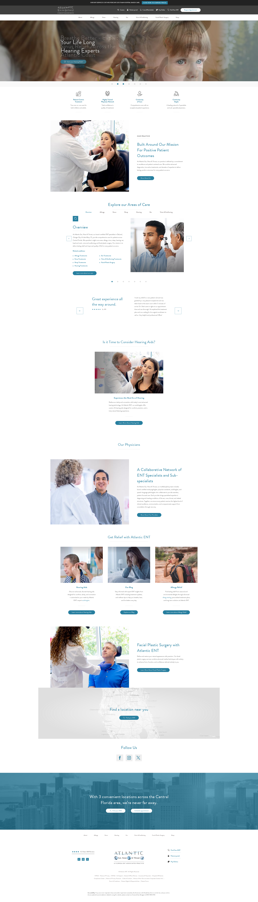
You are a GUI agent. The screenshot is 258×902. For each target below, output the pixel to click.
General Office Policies (131, 876)
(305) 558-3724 (150, 895)
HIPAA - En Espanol (117, 876)
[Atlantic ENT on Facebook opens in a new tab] (119, 757)
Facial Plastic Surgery (108, 262)
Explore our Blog (129, 612)
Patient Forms (145, 881)
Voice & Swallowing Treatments (111, 259)
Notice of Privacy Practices (114, 878)
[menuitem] (80, 17)
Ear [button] (151, 212)
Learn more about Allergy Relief (176, 612)
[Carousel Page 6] (140, 281)
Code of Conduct (128, 878)
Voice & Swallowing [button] (166, 212)
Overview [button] (89, 212)
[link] (83, 852)
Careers (122, 10)
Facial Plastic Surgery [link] (162, 17)
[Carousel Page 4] (129, 281)
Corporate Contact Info (156, 879)
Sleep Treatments (80, 262)
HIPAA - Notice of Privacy (103, 876)
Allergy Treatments (81, 256)
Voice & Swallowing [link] (142, 17)
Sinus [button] (114, 212)
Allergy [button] (102, 212)
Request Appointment (190, 10)
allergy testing (167, 597)
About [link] (80, 17)
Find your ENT (130, 718)
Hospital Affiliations (157, 876)
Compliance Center (99, 879)
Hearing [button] (139, 212)
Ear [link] (127, 17)
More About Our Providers (149, 515)
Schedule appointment (141, 810)
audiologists (85, 600)
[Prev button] (69, 238)
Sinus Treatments (80, 259)
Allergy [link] (92, 17)
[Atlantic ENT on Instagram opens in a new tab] (129, 757)
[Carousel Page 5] (134, 281)
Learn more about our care (84, 273)
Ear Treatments (106, 256)
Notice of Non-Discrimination (141, 878)
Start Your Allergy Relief (74, 62)
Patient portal (134, 10)
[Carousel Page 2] (117, 281)
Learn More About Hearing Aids (129, 423)
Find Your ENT (174, 10)
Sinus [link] (104, 17)
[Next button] (188, 238)
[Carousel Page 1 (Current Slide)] (112, 281)
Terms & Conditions (114, 881)
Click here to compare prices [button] (154, 3)
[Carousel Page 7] (146, 281)
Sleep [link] (177, 17)
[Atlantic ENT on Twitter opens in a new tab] (138, 757)
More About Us (146, 178)
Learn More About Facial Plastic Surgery (153, 670)
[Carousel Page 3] (123, 281)
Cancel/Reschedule (148, 10)
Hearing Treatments (81, 266)
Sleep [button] (126, 212)
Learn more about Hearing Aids (82, 612)
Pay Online (162, 10)
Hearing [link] (115, 17)
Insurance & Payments (145, 876)
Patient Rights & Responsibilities (130, 881)
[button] (112, 84)
